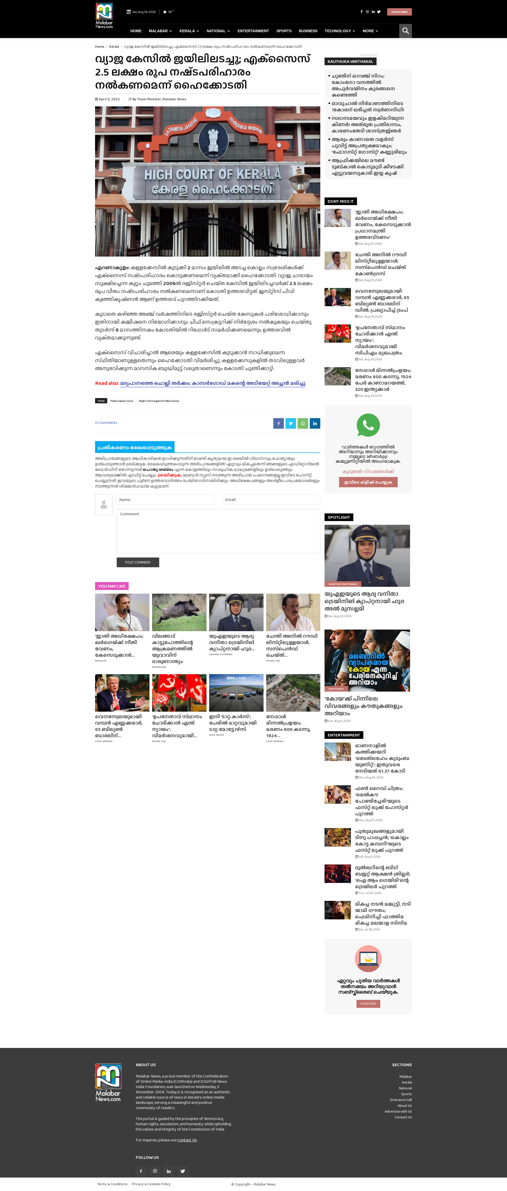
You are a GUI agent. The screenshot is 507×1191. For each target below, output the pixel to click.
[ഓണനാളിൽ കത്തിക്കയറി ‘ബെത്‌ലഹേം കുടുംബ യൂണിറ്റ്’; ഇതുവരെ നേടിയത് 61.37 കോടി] (338, 752)
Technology (338, 31)
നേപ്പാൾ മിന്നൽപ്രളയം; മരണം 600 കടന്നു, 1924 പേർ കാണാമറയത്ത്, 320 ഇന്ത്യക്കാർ (383, 380)
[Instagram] (367, 11)
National (216, 31)
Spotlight (336, 689)
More (368, 31)
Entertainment (253, 31)
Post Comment (138, 562)
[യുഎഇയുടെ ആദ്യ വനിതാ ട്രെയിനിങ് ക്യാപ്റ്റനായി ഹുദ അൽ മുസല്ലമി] (236, 612)
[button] (405, 31)
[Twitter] (379, 11)
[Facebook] (361, 11)
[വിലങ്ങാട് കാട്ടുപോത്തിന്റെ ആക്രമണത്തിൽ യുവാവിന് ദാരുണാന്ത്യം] (179, 612)
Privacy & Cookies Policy (151, 1184)
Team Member (149, 99)
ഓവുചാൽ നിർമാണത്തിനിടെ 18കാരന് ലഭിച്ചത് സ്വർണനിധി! (368, 106)
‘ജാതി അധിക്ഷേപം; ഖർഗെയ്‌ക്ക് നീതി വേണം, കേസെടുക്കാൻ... (119, 645)
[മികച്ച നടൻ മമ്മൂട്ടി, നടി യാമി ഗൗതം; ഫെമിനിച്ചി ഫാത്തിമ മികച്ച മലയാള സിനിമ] (338, 910)
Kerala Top (273, 660)
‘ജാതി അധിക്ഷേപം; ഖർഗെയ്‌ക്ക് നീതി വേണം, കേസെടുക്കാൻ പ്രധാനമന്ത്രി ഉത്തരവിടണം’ (383, 224)
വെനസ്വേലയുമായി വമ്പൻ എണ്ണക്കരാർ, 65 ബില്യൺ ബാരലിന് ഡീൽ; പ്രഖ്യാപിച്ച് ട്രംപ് (382, 300)
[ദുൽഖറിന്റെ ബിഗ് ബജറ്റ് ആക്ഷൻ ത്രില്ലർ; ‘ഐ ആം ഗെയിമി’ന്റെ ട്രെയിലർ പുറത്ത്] (338, 873)
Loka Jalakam (103, 741)
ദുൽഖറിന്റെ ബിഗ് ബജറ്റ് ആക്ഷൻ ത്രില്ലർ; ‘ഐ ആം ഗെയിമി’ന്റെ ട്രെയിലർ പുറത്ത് (382, 877)
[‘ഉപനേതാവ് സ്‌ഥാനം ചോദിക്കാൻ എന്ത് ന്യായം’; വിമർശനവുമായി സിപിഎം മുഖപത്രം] (179, 693)
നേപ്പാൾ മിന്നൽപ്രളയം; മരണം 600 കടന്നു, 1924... (288, 726)
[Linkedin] (373, 11)
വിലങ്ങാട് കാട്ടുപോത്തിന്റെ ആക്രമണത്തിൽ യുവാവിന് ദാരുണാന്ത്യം (172, 648)
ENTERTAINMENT (344, 735)
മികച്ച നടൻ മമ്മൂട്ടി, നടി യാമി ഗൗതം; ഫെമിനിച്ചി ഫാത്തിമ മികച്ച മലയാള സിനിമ (383, 913)
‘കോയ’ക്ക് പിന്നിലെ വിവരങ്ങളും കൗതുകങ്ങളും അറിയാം (364, 706)
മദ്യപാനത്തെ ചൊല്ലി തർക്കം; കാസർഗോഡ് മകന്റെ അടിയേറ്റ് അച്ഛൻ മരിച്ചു (212, 383)
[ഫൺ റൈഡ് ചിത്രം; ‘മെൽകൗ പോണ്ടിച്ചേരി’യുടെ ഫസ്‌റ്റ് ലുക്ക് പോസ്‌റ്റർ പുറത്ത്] (338, 794)
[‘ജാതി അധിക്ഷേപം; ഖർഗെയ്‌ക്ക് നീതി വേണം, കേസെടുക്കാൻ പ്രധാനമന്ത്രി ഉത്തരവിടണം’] (122, 612)
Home (136, 31)
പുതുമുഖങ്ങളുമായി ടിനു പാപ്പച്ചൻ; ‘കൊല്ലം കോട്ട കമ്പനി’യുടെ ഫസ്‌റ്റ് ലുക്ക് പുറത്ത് (382, 841)
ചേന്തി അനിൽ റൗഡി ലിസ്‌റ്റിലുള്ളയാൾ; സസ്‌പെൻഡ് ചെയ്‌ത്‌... (292, 645)
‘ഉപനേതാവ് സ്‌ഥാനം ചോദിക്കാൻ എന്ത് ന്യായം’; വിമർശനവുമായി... (177, 726)
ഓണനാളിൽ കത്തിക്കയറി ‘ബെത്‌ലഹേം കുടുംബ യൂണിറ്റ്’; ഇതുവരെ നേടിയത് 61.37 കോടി (382, 758)
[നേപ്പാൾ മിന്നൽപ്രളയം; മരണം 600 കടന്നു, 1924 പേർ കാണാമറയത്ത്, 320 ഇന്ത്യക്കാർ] (293, 693)
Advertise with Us (398, 1111)
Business (308, 31)
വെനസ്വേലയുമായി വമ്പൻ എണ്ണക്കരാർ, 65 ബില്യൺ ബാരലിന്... (119, 726)
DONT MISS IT (341, 201)
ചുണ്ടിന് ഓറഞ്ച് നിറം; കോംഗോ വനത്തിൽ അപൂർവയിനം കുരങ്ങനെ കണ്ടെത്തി (363, 85)
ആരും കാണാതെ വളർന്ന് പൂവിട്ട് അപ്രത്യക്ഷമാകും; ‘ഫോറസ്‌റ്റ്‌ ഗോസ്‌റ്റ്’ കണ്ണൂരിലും (369, 145)
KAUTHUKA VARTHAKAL (350, 61)
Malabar (158, 31)
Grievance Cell (401, 1099)
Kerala (187, 31)
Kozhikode (159, 666)
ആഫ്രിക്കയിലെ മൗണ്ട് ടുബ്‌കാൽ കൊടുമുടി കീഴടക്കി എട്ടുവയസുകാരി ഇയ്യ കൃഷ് (368, 167)
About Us (405, 1105)
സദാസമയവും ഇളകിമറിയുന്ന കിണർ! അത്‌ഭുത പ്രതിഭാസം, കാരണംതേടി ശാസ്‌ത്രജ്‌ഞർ (368, 124)
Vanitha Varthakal (220, 654)
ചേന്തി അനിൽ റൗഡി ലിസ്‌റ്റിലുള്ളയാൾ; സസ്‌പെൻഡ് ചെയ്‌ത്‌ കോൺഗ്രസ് (381, 264)
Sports (284, 31)
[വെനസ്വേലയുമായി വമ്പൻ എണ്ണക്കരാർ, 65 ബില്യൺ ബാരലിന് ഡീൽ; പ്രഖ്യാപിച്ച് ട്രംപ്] (122, 693)
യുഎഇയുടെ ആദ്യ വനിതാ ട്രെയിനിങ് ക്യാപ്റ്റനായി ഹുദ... (232, 642)
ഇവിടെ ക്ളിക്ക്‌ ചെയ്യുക (368, 482)
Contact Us (187, 1140)
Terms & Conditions (112, 1184)
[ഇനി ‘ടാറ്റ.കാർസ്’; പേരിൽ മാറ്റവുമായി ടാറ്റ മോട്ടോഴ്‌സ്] (236, 693)
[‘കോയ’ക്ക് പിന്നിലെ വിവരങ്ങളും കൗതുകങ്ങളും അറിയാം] (368, 661)
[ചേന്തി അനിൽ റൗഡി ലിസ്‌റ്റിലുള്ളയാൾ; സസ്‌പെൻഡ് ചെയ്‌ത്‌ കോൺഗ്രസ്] (293, 612)
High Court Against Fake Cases (159, 401)
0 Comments (106, 422)
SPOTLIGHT (339, 517)
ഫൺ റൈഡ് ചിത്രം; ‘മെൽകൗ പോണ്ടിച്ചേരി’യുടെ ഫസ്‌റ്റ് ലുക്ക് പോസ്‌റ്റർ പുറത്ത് (381, 801)
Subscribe (399, 12)
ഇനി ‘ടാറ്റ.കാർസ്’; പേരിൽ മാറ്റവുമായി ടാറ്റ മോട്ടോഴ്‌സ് (233, 723)
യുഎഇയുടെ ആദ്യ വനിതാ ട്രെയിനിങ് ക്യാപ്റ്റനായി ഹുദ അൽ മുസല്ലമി (364, 601)
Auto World (216, 734)
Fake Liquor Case (122, 401)
